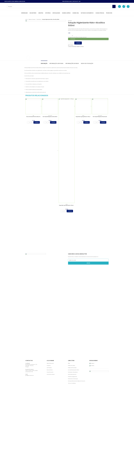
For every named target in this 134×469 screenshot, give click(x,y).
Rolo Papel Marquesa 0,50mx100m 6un (50, 117)
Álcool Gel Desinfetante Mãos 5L (33, 116)
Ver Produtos (49, 367)
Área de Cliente (50, 369)
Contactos (49, 365)
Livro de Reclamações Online (73, 369)
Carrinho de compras (51, 374)
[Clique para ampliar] (28, 57)
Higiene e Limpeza (32, 19)
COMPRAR (78, 43)
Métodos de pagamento (72, 376)
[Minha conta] (119, 6)
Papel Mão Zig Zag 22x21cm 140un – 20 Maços (66, 206)
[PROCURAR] (114, 6)
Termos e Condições (72, 383)
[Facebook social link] (118, 1)
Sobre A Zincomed (50, 363)
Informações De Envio (72, 374)
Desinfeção (39, 19)
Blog (69, 363)
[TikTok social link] (122, 1)
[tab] (44, 63)
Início (26, 19)
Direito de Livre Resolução (73, 378)
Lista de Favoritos (50, 372)
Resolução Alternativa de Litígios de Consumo (76, 380)
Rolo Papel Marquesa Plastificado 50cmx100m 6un (100, 117)
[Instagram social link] (120, 1)
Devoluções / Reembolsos (73, 372)
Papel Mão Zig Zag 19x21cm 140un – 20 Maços (83, 117)
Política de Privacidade (72, 367)
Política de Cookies (71, 365)
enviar (88, 263)
